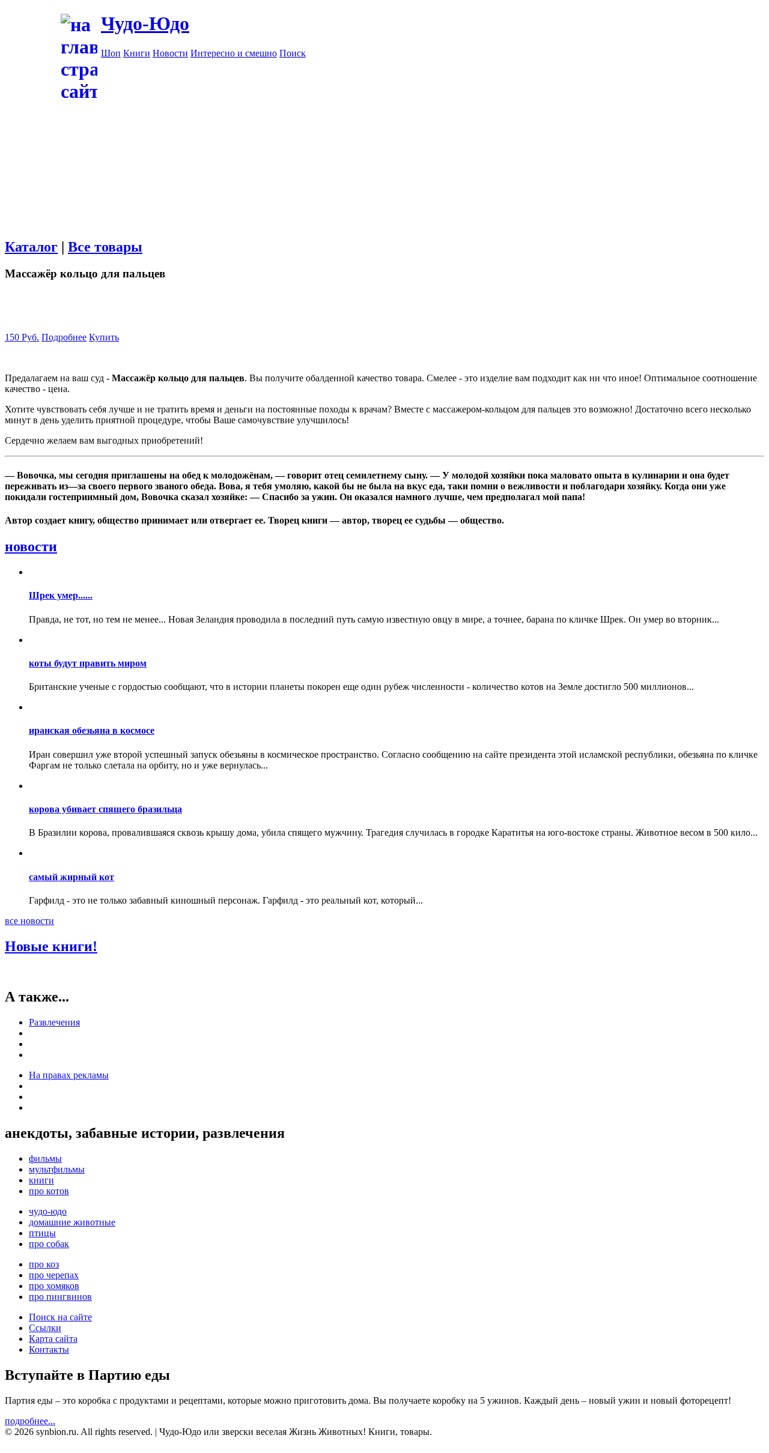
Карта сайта (53, 1339)
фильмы (45, 1158)
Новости (170, 53)
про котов (49, 1191)
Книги (136, 53)
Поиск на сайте (60, 1317)
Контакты (49, 1349)
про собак (49, 1244)
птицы (42, 1233)
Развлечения (54, 1022)
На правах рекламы (69, 1075)
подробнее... (30, 1421)
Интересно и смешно (233, 53)
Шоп (111, 53)
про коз (44, 1264)
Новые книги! (51, 946)
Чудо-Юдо (145, 23)
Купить (104, 337)
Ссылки (45, 1328)
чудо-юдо (48, 1211)
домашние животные (72, 1222)
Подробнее (64, 337)
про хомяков (54, 1286)
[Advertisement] (384, 188)
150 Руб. (22, 337)
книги (41, 1180)
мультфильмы (57, 1169)
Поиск (292, 53)
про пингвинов (60, 1296)
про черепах (54, 1275)
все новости (29, 921)
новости (31, 546)
